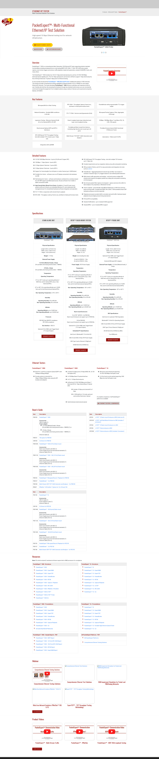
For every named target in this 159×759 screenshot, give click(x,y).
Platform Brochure (54, 49)
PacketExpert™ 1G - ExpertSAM (92, 570)
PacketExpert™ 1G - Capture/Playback (94, 582)
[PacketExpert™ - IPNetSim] (79, 731)
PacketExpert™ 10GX (44, 417)
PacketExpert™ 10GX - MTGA (43, 579)
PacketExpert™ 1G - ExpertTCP (92, 573)
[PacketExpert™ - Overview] (112, 73)
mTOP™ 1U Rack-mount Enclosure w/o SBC (106, 425)
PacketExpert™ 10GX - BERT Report (45, 638)
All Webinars (37, 711)
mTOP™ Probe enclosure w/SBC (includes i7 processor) (109, 431)
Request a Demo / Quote (43, 45)
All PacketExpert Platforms (91, 638)
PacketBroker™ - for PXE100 (46, 546)
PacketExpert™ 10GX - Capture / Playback (47, 582)
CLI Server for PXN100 (45, 441)
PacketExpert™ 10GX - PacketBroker (45, 576)
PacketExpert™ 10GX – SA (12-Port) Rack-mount (52, 455)
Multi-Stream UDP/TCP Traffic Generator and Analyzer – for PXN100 (57, 484)
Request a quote (48, 336)
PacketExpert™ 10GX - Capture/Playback (46, 622)
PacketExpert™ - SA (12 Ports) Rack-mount (50, 520)
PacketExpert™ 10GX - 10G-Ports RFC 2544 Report (49, 644)
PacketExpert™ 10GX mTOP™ (43, 592)
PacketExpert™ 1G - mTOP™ (91, 585)
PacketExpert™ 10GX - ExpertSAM (45, 570)
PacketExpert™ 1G (44, 495)
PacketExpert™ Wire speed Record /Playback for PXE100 (54, 543)
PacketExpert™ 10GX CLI (42, 598)
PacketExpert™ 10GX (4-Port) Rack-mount (50, 444)
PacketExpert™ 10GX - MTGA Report (45, 647)
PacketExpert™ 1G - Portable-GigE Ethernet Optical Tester (99, 625)
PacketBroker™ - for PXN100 (46, 481)
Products (105, 12)
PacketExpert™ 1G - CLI (90, 592)
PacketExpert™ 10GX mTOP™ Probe (45, 595)
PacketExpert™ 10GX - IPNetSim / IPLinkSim (47, 588)
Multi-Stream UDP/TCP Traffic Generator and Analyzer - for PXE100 (57, 549)
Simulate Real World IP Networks (44, 628)
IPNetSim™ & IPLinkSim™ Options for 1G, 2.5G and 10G (53, 487)
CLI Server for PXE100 (45, 506)
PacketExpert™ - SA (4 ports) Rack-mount (50, 509)
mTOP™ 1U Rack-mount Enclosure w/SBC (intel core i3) (109, 417)
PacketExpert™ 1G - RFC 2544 (92, 588)
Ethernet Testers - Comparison (109, 403)
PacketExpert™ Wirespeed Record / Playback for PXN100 (54, 478)
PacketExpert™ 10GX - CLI (42, 625)
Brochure (39, 49)
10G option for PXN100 (45, 437)
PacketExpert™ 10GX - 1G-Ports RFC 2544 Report (48, 641)
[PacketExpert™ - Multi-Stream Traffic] (47, 731)
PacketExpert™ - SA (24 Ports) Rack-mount (50, 532)
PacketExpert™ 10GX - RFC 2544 (44, 585)
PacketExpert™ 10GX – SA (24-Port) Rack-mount (52, 466)
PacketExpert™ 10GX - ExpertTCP (44, 573)
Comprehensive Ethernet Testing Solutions (95, 642)
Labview (90, 168)
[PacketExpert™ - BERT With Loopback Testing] (112, 731)
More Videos (37, 749)
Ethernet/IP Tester (112, 12)
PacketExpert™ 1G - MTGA (91, 579)
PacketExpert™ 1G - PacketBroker (93, 576)
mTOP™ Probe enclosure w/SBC (103, 428)
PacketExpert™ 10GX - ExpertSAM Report (46, 650)
